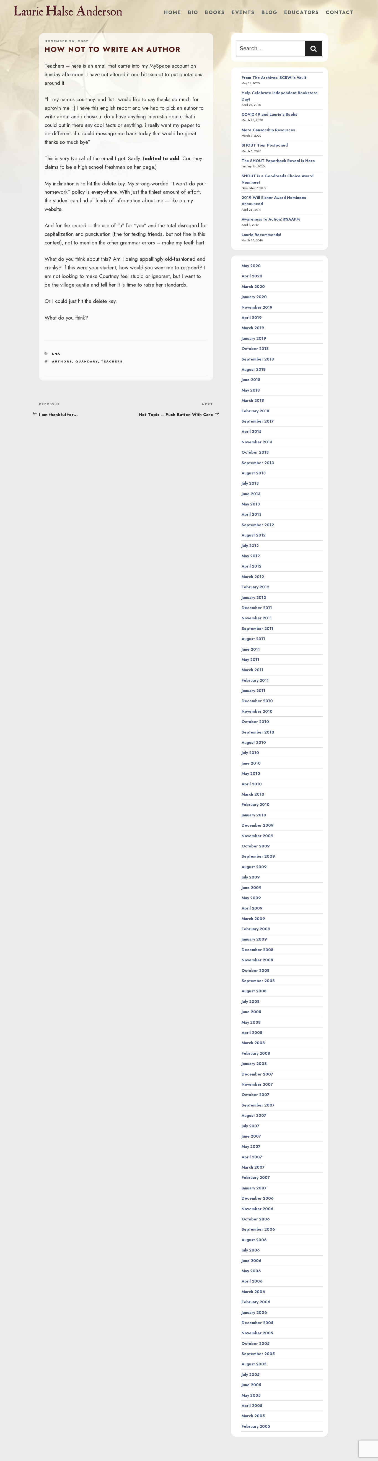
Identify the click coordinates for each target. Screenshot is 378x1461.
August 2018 (254, 369)
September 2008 (258, 981)
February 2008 (256, 1053)
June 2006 (252, 1260)
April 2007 (252, 1157)
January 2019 (254, 338)
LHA (56, 353)
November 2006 (257, 1209)
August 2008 (254, 991)
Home (172, 12)
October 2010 (255, 721)
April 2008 (252, 1032)
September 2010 (258, 732)
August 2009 (254, 867)
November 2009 (257, 836)
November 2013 (257, 442)
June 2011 (251, 649)
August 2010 (254, 742)
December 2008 (257, 949)
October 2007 (255, 1094)
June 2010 (251, 763)
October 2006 (256, 1219)
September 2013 (258, 463)
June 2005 (251, 1385)
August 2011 (253, 639)
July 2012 (250, 545)
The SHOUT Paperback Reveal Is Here (278, 161)
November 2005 (257, 1333)
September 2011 (257, 628)
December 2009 (258, 825)
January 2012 (254, 597)
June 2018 (251, 379)
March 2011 (252, 670)
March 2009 (253, 918)
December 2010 (257, 701)
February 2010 (256, 804)
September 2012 (258, 525)
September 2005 (258, 1354)
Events (243, 12)
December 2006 (258, 1198)
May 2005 (251, 1395)
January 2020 (254, 297)
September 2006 (258, 1229)
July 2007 (250, 1126)
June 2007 (251, 1136)
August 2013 (254, 473)
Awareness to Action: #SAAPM (271, 219)
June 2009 (252, 887)
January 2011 (253, 690)
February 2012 (255, 587)
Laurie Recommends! (261, 234)
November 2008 (257, 960)
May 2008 (251, 1022)
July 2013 (250, 483)
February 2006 (256, 1302)
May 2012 (251, 556)
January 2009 (254, 939)
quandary (86, 361)
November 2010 (257, 711)
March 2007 (253, 1167)
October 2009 (256, 846)
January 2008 (254, 1063)
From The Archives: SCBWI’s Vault (274, 77)
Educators (301, 12)
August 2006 (254, 1240)
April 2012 (252, 566)
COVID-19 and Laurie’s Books (269, 114)
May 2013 (251, 504)
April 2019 (252, 317)
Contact (340, 12)
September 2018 (258, 359)
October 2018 (255, 348)
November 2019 (257, 307)
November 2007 (257, 1084)
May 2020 (251, 266)
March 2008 (253, 1043)
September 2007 (258, 1105)
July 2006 (251, 1250)
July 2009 (251, 877)
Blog (270, 12)
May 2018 (251, 390)
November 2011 (257, 618)
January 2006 (254, 1312)
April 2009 (252, 908)
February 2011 (255, 680)
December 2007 (257, 1074)
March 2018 (253, 400)
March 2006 (253, 1291)
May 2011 (250, 659)
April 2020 (252, 276)
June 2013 (251, 494)
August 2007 (254, 1115)
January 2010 (254, 815)
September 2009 (258, 856)
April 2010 (252, 784)
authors (62, 361)
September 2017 (258, 421)
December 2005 (257, 1322)
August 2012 (254, 535)
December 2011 (257, 608)
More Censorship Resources (268, 130)
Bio (193, 12)
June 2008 (251, 1012)
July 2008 (251, 1001)
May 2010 (251, 773)
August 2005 (254, 1364)
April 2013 (252, 514)
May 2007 (251, 1146)
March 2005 (253, 1416)
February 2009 (256, 929)
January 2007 (254, 1188)
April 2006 (252, 1281)
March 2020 (253, 286)
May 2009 (251, 898)
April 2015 (252, 431)
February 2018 (255, 411)
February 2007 (256, 1177)
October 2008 (256, 970)
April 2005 (252, 1405)
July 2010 (250, 752)
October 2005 (256, 1343)
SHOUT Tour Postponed (265, 145)
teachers (112, 361)
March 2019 (253, 328)
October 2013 (255, 452)
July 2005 (251, 1374)
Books (215, 12)
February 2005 (256, 1426)
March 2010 (253, 794)
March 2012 (253, 576)
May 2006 (251, 1271)
